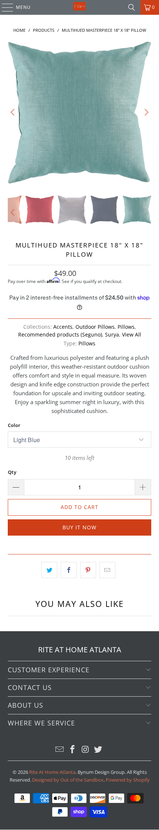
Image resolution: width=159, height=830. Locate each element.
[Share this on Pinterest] (88, 570)
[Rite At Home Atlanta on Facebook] (72, 749)
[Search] (132, 7)
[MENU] (4, 7)
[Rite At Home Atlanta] (79, 7)
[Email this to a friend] (107, 570)
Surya (112, 334)
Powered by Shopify (128, 779)
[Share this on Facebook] (69, 570)
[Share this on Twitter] (49, 570)
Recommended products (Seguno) (60, 334)
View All (131, 334)
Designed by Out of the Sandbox (68, 779)
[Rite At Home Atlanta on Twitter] (98, 749)
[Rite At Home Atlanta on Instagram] (85, 749)
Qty (12, 472)
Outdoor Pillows (95, 327)
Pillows (126, 327)
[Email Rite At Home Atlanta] (59, 749)
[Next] (146, 112)
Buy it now (79, 527)
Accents (62, 327)
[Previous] (13, 112)
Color (14, 425)
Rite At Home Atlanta (52, 772)
